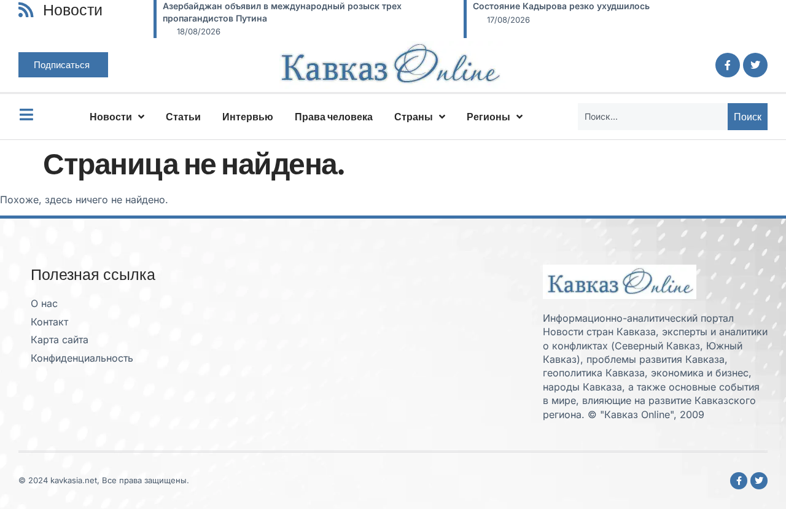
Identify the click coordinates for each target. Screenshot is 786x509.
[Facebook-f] (727, 65)
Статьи (183, 117)
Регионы (488, 117)
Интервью (247, 117)
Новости (111, 117)
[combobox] (653, 116)
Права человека (334, 117)
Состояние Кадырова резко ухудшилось (561, 6)
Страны (413, 117)
